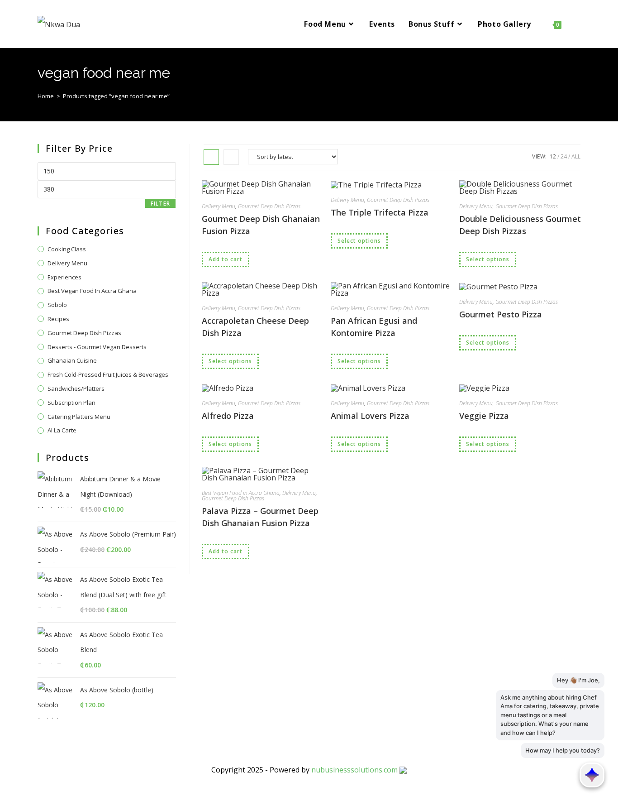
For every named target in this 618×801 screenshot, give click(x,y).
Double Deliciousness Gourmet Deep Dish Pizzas (520, 224)
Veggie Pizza (484, 415)
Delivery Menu (218, 206)
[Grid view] (211, 157)
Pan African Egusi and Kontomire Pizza (374, 326)
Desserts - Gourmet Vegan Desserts (97, 347)
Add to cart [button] (225, 259)
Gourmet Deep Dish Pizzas (269, 206)
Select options (359, 241)
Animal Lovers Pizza (370, 415)
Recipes (58, 319)
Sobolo (57, 305)
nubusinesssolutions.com (354, 770)
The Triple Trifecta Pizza (379, 212)
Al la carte (62, 430)
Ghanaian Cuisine (72, 360)
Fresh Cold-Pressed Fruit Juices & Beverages (108, 374)
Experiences (64, 277)
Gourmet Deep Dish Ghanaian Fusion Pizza (261, 224)
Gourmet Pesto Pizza (500, 314)
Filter (160, 203)
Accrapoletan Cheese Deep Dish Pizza (255, 326)
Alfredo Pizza (228, 415)
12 (553, 156)
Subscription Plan (71, 402)
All (575, 156)
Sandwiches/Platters (76, 388)
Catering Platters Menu (79, 416)
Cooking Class (67, 249)
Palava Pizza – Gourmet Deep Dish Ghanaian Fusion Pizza (260, 516)
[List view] (231, 157)
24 (564, 156)
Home (46, 96)
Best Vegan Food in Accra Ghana (241, 493)
